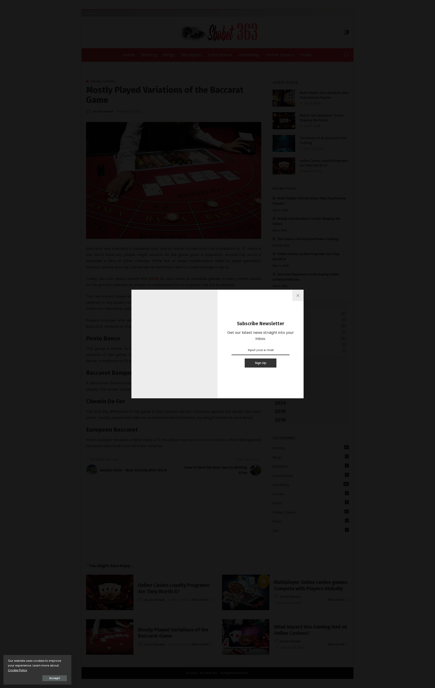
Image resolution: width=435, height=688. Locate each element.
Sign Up (260, 363)
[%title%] (298, 295)
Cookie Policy (17, 670)
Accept (54, 678)
